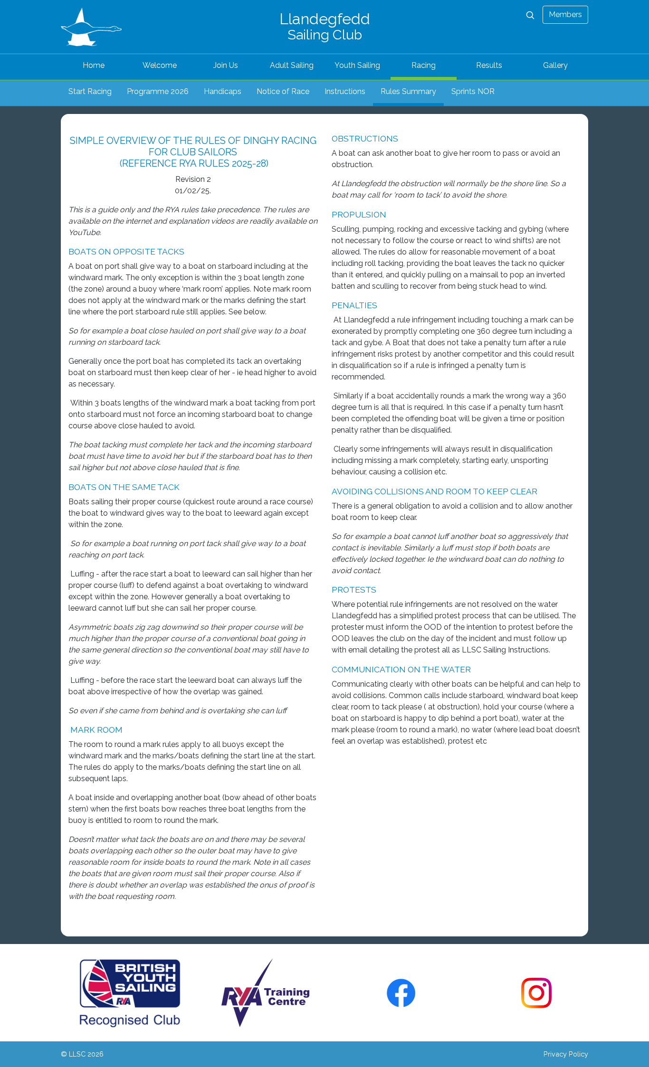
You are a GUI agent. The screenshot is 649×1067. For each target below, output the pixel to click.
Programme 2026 (158, 91)
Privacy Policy (566, 1054)
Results (489, 65)
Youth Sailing (357, 65)
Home (94, 65)
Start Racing (90, 91)
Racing (423, 65)
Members (565, 14)
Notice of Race (283, 91)
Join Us (225, 65)
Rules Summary (408, 91)
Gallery (555, 65)
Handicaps (222, 91)
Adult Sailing (292, 65)
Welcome (160, 65)
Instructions (344, 91)
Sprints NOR (473, 91)
